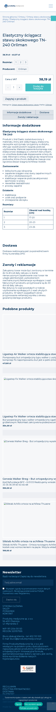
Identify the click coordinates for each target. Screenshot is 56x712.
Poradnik (8, 611)
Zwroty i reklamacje (28, 117)
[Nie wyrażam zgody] (52, 703)
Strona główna (10, 17)
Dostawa (44, 112)
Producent (8, 69)
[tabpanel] (28, 84)
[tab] (19, 112)
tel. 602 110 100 (33, 636)
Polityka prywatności (16, 689)
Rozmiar (7, 62)
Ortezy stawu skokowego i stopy (25, 105)
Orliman (48, 105)
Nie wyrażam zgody (33, 704)
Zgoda (18, 704)
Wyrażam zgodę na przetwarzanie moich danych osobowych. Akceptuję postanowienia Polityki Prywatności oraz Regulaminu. (26, 591)
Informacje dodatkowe (19, 112)
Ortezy (21, 17)
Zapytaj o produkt (15, 98)
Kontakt (8, 613)
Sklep (6, 608)
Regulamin (9, 686)
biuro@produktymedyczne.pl (25, 639)
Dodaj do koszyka (38, 87)
